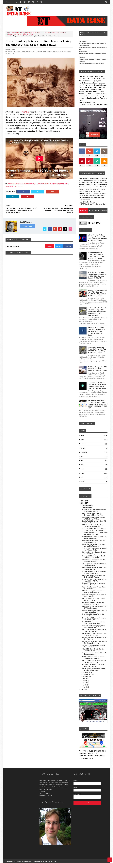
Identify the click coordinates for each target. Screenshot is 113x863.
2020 (83, 501)
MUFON (47, 32)
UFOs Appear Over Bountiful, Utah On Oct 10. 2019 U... (94, 634)
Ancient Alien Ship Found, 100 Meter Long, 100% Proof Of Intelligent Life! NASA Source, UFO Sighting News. (97, 311)
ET (42, 32)
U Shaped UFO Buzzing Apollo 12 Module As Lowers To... (93, 557)
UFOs (19, 34)
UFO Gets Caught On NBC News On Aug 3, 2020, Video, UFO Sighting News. (97, 368)
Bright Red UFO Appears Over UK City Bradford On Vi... (94, 522)
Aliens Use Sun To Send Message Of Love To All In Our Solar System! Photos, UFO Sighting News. (97, 237)
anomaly (37, 32)
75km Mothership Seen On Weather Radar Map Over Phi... (94, 533)
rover (82, 481)
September (87, 674)
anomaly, (32, 51)
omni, (44, 51)
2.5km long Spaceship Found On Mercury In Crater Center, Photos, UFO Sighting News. (96, 255)
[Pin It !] (27, 196)
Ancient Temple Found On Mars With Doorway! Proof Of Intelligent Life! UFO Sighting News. (97, 293)
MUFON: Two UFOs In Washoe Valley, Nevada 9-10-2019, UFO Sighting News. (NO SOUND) (97, 275)
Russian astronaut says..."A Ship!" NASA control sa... (93, 541)
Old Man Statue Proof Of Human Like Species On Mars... (93, 657)
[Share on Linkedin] (12, 196)
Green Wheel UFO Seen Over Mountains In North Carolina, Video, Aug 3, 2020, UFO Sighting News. (97, 385)
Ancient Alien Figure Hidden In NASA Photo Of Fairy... (93, 603)
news (82, 473)
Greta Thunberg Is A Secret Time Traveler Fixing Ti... (93, 588)
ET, (36, 51)
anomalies (30, 32)
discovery (84, 452)
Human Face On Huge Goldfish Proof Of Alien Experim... (94, 607)
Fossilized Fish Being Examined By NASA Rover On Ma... (94, 510)
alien (13, 32)
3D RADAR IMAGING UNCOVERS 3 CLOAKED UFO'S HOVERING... (94, 529)
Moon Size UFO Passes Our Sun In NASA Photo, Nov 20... (94, 619)
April (84, 685)
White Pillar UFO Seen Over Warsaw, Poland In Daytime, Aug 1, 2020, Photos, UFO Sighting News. (96, 331)
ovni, (48, 51)
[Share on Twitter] (37, 191)
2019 (83, 503)
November (86, 507)
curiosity (83, 448)
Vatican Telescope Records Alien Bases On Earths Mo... (93, 646)
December (86, 505)
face (82, 456)
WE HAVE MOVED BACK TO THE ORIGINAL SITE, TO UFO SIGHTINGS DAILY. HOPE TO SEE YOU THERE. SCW (97, 404)
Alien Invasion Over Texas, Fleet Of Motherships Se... (94, 611)
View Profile (28, 226)
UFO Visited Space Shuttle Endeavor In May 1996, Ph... (92, 514)
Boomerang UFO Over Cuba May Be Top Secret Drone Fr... (94, 642)
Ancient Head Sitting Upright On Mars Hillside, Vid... (93, 626)
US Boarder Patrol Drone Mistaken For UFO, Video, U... (94, 553)
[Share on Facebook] (23, 191)
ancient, (18, 51)
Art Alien (25, 112)
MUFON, (40, 51)
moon (82, 465)
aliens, (13, 51)
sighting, (53, 51)
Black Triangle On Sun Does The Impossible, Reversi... (93, 545)
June (84, 681)
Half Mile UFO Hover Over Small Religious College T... (93, 665)
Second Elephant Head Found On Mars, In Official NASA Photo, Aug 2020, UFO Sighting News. (97, 350)
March (85, 687)
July (84, 678)
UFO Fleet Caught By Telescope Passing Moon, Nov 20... (93, 591)
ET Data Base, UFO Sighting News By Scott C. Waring (21, 861)
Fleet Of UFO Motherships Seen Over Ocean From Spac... (93, 622)
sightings (9, 34)
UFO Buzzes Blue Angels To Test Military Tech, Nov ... (93, 599)
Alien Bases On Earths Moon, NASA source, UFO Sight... (94, 560)
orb (82, 477)
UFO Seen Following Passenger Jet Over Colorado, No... (94, 630)
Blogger (49, 246)
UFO (14, 34)
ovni (57, 32)
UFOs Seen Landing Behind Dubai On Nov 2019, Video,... (93, 576)
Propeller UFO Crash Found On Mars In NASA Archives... (93, 615)
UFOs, (68, 51)
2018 (83, 689)
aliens (18, 32)
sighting (62, 32)
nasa (82, 469)
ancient (23, 32)
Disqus (58, 246)
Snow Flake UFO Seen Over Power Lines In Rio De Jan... (94, 572)
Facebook (68, 246)
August (85, 676)
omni (53, 32)
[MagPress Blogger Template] (18, 11)
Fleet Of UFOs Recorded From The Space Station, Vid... (94, 537)
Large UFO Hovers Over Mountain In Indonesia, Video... (94, 669)
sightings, (59, 51)
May (84, 683)
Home (8, 2)
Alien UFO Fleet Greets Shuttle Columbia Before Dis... (93, 650)
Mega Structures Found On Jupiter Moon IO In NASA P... (94, 580)
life (82, 460)
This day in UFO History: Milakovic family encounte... (94, 564)
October (86, 672)
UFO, (65, 51)
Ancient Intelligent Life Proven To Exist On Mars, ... (94, 595)
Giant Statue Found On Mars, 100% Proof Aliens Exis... (94, 568)
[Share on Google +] (52, 191)
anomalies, (25, 51)
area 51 (83, 444)
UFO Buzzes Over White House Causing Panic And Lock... (93, 526)
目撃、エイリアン (28, 34)
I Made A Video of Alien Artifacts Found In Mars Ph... (93, 584)
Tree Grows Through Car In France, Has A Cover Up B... (94, 549)
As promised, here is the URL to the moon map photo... (94, 653)
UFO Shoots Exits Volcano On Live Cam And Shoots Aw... (94, 661)
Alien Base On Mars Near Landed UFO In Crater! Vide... (93, 518)
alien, (9, 51)
